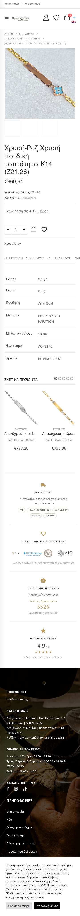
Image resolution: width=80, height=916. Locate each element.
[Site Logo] (20, 18)
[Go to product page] (21, 407)
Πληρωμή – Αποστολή (22, 843)
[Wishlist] (56, 18)
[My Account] (46, 18)
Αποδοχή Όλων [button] (47, 906)
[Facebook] (9, 789)
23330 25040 (15, 733)
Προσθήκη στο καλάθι (34, 229)
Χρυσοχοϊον (12, 243)
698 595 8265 (32, 4)
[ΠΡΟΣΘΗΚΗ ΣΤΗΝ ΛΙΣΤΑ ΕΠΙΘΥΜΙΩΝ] (44, 229)
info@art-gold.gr (18, 699)
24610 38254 (56, 738)
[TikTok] (25, 789)
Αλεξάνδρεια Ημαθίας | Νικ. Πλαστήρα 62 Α (36, 718)
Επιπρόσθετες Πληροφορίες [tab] (27, 258)
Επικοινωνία (15, 812)
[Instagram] (17, 789)
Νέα (9, 820)
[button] (8, 18)
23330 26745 (11, 4)
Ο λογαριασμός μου (20, 827)
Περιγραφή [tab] (62, 258)
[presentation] (10, 83)
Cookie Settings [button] (18, 906)
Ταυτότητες (29, 198)
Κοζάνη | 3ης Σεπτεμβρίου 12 (27, 738)
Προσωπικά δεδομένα (22, 851)
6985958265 (34, 723)
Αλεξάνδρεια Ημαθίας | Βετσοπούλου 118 (35, 728)
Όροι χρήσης (15, 835)
